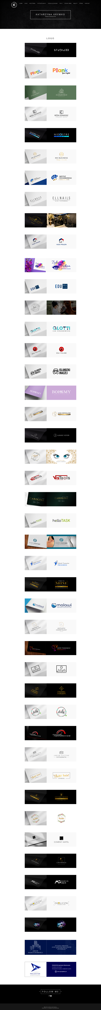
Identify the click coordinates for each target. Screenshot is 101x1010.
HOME (21, 3)
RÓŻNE (81, 3)
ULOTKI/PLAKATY (41, 3)
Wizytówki (32, 3)
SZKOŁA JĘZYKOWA (53, 3)
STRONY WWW (67, 3)
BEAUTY (75, 3)
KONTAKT (87, 3)
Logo (26, 3)
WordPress (56, 1008)
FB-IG (61, 3)
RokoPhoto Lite (45, 1008)
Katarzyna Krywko (50, 14)
